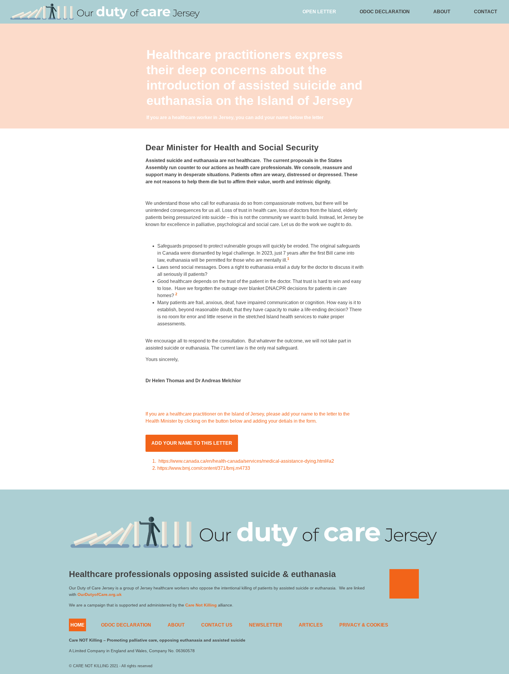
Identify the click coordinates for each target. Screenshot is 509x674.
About (441, 11)
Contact (485, 11)
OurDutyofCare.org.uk (99, 594)
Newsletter (265, 624)
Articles (311, 624)
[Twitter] (404, 584)
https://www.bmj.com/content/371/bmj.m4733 (203, 468)
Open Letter (319, 11)
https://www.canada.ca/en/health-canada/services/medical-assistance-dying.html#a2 (246, 461)
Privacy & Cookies (363, 624)
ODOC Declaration (385, 11)
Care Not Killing (201, 605)
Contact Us (216, 624)
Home (77, 624)
